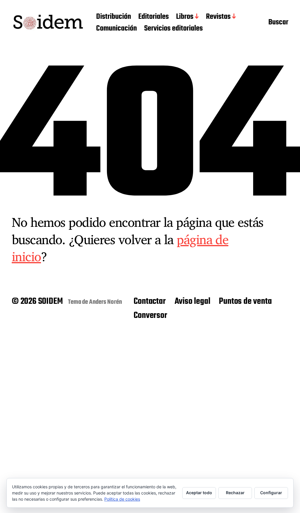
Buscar (278, 23)
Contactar (150, 301)
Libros (184, 17)
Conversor (150, 315)
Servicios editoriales (173, 28)
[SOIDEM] (48, 23)
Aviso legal (192, 301)
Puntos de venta (245, 301)
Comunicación (116, 28)
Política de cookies (122, 499)
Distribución (113, 17)
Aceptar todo (199, 492)
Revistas (218, 17)
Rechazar (235, 492)
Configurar (271, 492)
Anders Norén (105, 302)
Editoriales (153, 17)
